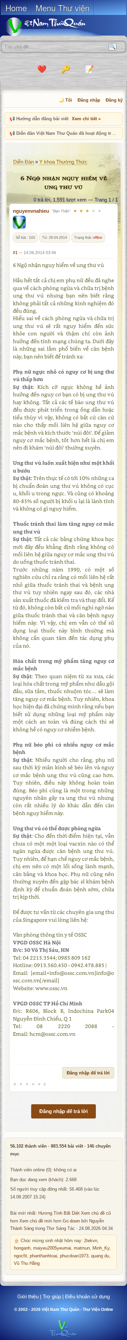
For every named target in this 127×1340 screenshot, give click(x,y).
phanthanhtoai (43, 1256)
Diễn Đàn (23, 162)
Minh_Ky (100, 1248)
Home (16, 8)
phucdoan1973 (74, 1256)
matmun (82, 1248)
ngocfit (20, 1256)
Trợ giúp (52, 1296)
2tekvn (90, 1240)
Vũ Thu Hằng (27, 1263)
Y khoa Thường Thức (63, 162)
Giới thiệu (28, 1296)
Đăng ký (114, 100)
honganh (22, 1248)
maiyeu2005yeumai (52, 1248)
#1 (15, 252)
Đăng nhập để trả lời (88, 1072)
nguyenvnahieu (31, 211)
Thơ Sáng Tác (60, 1228)
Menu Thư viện (62, 8)
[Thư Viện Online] (54, 26)
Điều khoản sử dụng (87, 1296)
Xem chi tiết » (86, 118)
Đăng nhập (89, 100)
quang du (100, 1256)
